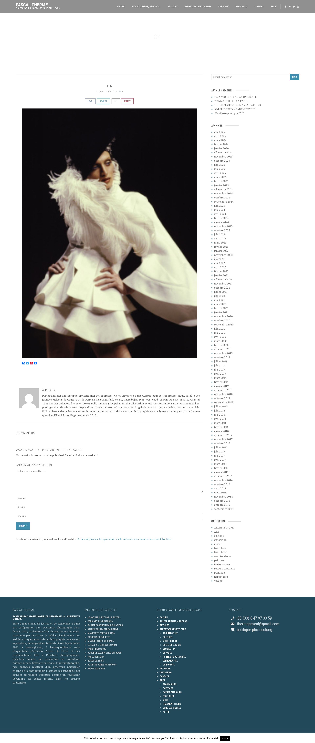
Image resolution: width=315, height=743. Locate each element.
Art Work (223, 6)
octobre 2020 (222, 320)
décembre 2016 (223, 476)
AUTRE (166, 712)
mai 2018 (219, 414)
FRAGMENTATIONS (172, 704)
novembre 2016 (223, 480)
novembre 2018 (223, 394)
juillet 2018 (221, 406)
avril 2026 (220, 136)
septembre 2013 (223, 509)
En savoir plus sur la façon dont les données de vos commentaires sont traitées (124, 539)
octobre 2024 (222, 197)
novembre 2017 (223, 439)
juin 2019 (219, 365)
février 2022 (221, 271)
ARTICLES (173, 6)
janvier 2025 (221, 185)
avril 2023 (220, 238)
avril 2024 (220, 214)
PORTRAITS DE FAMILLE (174, 656)
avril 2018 (220, 418)
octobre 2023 (222, 230)
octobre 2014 (222, 500)
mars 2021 (220, 304)
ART (216, 531)
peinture (219, 560)
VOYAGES (167, 653)
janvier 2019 (221, 386)
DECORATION (169, 649)
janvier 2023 (221, 251)
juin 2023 (219, 234)
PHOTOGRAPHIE (224, 568)
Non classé (220, 548)
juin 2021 (219, 296)
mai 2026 (219, 132)
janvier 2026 (221, 148)
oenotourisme (222, 556)
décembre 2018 (223, 390)
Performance (222, 564)
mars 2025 (220, 177)
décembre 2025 (223, 152)
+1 (116, 101)
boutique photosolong (254, 629)
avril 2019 (220, 373)
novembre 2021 (223, 283)
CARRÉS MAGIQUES (172, 692)
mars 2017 (220, 464)
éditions (219, 536)
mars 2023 (220, 242)
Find (294, 77)
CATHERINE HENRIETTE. (99, 637)
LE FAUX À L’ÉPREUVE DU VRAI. (102, 645)
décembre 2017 (223, 435)
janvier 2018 (221, 431)
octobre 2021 (222, 287)
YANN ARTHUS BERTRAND (231, 101)
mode (217, 544)
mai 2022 (219, 263)
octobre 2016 (222, 484)
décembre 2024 (223, 189)
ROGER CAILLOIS (96, 660)
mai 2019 (219, 369)
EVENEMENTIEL (170, 660)
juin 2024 (219, 205)
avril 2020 (220, 337)
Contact (259, 6)
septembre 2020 (223, 324)
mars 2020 (220, 341)
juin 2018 (219, 410)
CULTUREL (168, 637)
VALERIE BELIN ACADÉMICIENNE (235, 109)
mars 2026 (220, 140)
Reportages (221, 576)
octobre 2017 (222, 443)
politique (219, 572)
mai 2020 (219, 332)
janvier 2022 (221, 275)
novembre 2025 (223, 156)
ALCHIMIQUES (170, 684)
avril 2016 (220, 488)
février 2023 (221, 246)
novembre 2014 (223, 496)
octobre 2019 (222, 357)
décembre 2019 (223, 349)
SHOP (273, 6)
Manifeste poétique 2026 (229, 113)
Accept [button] (225, 738)
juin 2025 (219, 164)
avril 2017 (220, 459)
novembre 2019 (223, 353)
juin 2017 (219, 451)
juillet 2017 (221, 447)
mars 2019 (220, 378)
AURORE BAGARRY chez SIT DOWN (105, 653)
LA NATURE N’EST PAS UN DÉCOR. (236, 97)
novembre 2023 (223, 226)
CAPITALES (168, 688)
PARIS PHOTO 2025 (97, 649)
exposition (220, 540)
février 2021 (221, 308)
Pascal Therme (38, 5)
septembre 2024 (223, 201)
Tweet (103, 101)
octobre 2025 (222, 160)
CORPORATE (169, 664)
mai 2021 (219, 300)
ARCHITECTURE (224, 527)
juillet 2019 (221, 361)
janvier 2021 (221, 312)
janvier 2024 (221, 222)
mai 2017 (219, 455)
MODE (165, 700)
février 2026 (221, 144)
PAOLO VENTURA (96, 656)
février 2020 (221, 345)
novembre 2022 (223, 255)
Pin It (127, 101)
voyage (218, 581)
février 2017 (221, 468)
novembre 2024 (223, 193)
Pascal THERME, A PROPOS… (146, 6)
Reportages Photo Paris (198, 6)
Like (90, 101)
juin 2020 (219, 328)
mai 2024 (219, 210)
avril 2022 (220, 267)
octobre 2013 (222, 505)
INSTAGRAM (241, 6)
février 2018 (221, 427)
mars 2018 (220, 423)
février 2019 (221, 382)
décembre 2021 (223, 279)
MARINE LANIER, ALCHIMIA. (101, 641)
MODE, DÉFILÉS (170, 641)
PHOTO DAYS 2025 (96, 668)
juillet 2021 (221, 291)
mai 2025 (219, 169)
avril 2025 (220, 173)
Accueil (121, 6)
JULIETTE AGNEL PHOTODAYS (102, 664)
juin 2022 (219, 259)
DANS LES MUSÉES (172, 708)
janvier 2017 (221, 472)
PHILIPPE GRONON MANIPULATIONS (238, 105)
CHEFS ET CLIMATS (172, 645)
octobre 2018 (222, 398)
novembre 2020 (223, 316)
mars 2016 (220, 492)
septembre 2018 (223, 402)
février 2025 (221, 181)
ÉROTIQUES (168, 696)
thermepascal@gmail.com (258, 624)
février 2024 (221, 218)
